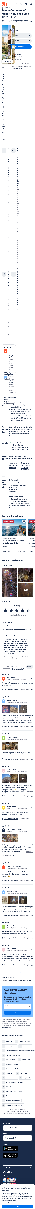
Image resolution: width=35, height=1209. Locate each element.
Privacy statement (7, 1027)
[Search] (16, 3)
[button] (10, 21)
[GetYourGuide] (4, 4)
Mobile (5, 1144)
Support (5, 1163)
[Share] (31, 20)
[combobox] (17, 669)
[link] (14, 536)
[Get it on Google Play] (10, 1148)
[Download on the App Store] (10, 1155)
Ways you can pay (9, 1176)
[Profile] (31, 4)
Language (6, 1123)
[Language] (26, 3)
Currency (6, 1133)
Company (6, 1167)
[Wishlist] (21, 4)
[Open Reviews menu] (31, 678)
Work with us (7, 1172)
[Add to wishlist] (24, 521)
